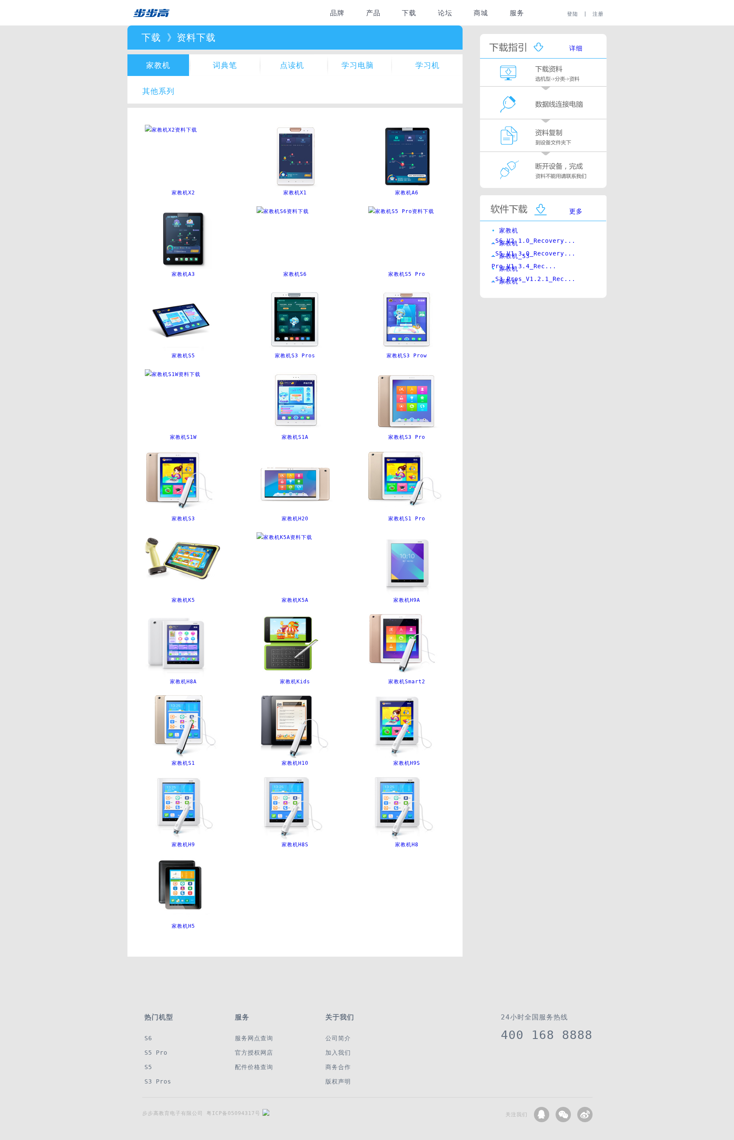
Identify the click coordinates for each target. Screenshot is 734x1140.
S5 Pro (155, 1052)
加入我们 (338, 1052)
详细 (576, 48)
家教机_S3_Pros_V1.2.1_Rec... (533, 270)
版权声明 (338, 1081)
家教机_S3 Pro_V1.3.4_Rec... (523, 258)
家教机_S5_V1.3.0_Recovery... (533, 245)
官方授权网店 (254, 1052)
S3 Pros (157, 1081)
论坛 (445, 13)
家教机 (158, 65)
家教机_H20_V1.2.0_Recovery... (535, 283)
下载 (409, 13)
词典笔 (225, 65)
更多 (576, 211)
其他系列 (158, 91)
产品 (373, 13)
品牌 (337, 13)
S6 (148, 1038)
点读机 (292, 65)
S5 (148, 1067)
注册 (598, 14)
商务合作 (338, 1067)
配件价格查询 (254, 1067)
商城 (481, 13)
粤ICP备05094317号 (233, 1113)
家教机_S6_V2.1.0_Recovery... (533, 232)
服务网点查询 (254, 1038)
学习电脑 (358, 65)
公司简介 (338, 1038)
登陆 (572, 14)
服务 (517, 13)
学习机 (427, 65)
